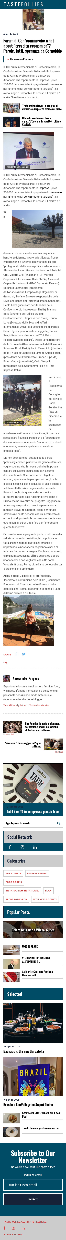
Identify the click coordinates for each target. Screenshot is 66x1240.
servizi (28, 196)
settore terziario (42, 196)
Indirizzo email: (33, 1175)
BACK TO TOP (15, 1234)
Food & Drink (14, 882)
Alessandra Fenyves (21, 59)
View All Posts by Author (14, 705)
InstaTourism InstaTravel (22, 890)
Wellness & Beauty (45, 899)
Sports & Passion (16, 899)
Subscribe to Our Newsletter (33, 1156)
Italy (5, 662)
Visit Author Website (39, 705)
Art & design (13, 873)
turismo (12, 196)
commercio (55, 192)
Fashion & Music (37, 873)
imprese (44, 188)
